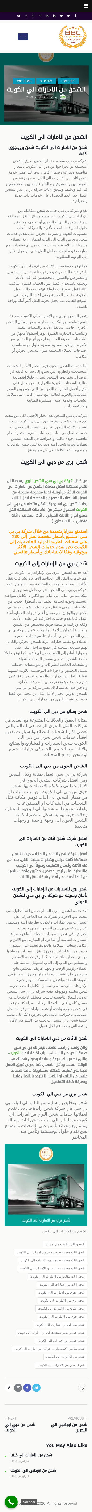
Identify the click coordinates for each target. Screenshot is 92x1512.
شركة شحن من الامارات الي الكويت (61, 1365)
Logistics (68, 81)
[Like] (82, 1388)
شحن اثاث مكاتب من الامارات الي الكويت (57, 1276)
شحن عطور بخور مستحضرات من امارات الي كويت (51, 1332)
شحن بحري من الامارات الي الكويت (61, 1292)
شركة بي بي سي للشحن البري (49, 481)
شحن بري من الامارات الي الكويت (62, 1300)
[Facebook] (75, 16)
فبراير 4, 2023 (19, 1476)
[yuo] (18, 16)
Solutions (23, 81)
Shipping (46, 81)
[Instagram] (25, 16)
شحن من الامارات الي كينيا (31, 1455)
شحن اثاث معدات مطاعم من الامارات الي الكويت (52, 1268)
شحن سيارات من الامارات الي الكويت (60, 1324)
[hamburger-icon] (23, 36)
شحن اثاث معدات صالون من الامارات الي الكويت (53, 1260)
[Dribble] (40, 16)
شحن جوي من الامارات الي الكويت (62, 1316)
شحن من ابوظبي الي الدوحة (33, 1470)
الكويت (81, 509)
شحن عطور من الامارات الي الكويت (61, 1340)
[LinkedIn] (54, 16)
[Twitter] (68, 16)
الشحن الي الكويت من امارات (65, 1244)
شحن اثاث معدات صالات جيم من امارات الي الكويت (51, 1252)
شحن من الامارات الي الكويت (65, 1356)
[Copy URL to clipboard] (9, 1388)
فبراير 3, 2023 (19, 1461)
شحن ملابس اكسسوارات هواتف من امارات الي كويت (49, 1348)
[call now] (11, 1502)
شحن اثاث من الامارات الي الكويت (62, 1284)
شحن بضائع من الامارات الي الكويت (61, 1308)
